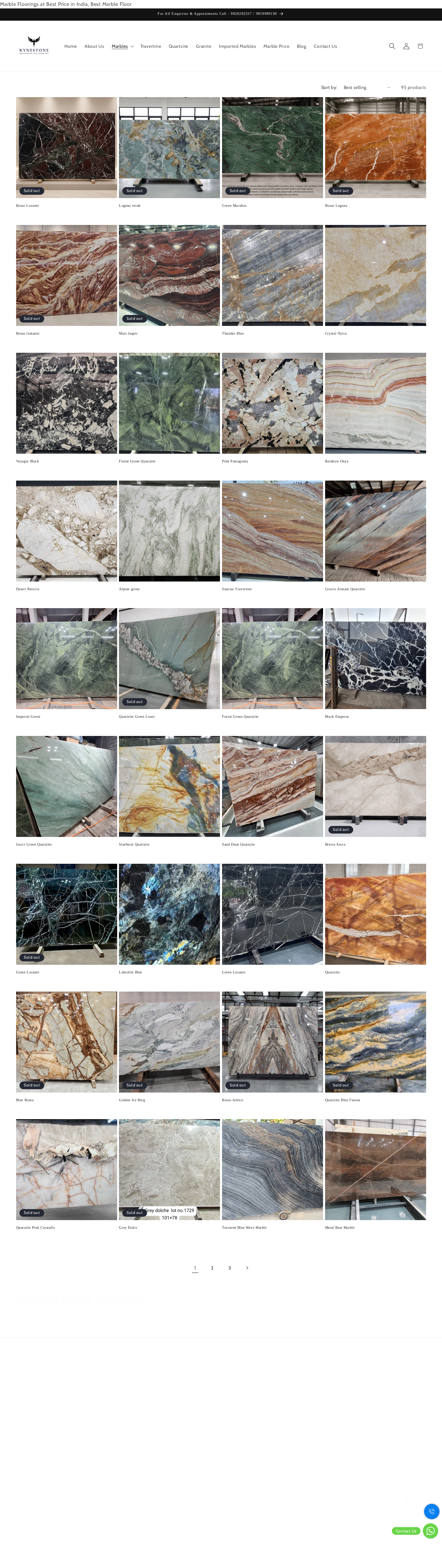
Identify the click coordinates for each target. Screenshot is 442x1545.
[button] (122, 46)
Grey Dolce (128, 1228)
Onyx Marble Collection (40, 1416)
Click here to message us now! (257, 1376)
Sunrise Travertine (237, 589)
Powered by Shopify (170, 1539)
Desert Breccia (27, 589)
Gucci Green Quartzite (34, 844)
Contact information (241, 1539)
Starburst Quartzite (134, 844)
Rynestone (143, 1539)
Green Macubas (234, 206)
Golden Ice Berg (132, 1100)
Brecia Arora (335, 844)
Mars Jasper (128, 333)
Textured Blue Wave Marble (244, 1228)
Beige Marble (29, 1385)
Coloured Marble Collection (44, 1395)
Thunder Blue (233, 333)
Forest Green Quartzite (137, 461)
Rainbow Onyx (337, 461)
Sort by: (329, 87)
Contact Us (27, 1469)
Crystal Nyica (336, 333)
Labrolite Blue (130, 972)
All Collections (31, 1374)
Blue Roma (25, 1100)
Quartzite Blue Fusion (342, 1100)
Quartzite (332, 972)
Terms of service (279, 1539)
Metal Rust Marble (340, 1228)
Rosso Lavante (27, 206)
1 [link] (195, 1268)
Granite (23, 1406)
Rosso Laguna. (336, 206)
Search (23, 1364)
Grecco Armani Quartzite (345, 589)
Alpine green (129, 589)
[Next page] (247, 1268)
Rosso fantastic (28, 333)
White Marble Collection (41, 1437)
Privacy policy (311, 1539)
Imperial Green (28, 717)
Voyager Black (27, 461)
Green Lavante (27, 972)
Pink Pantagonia (235, 461)
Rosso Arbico (232, 1100)
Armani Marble (31, 1448)
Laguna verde (130, 206)
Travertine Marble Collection (45, 1427)
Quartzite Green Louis (136, 717)
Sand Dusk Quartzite (238, 844)
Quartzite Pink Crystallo (35, 1228)
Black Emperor (337, 717)
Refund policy (205, 1539)
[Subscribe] (124, 1498)
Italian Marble (30, 1458)
